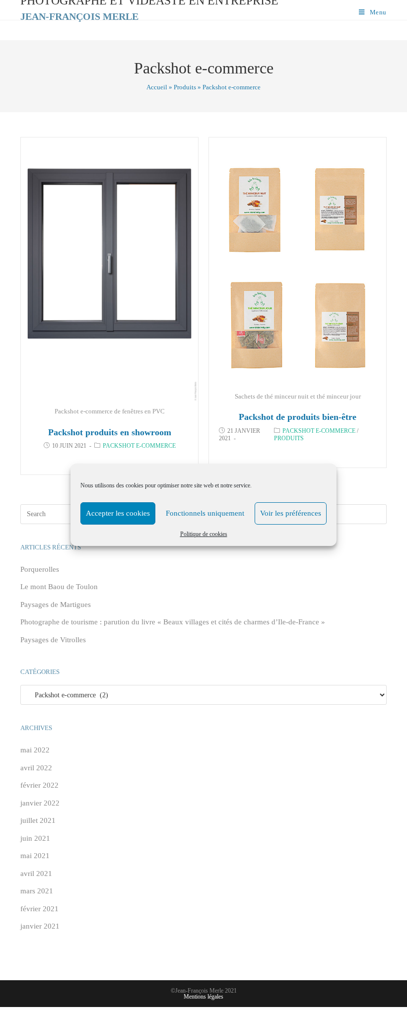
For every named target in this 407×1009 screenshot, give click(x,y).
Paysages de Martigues (55, 604)
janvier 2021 (40, 926)
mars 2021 (36, 891)
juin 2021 (35, 838)
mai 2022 (35, 750)
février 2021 (39, 909)
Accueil (156, 87)
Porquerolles (39, 569)
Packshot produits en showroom (109, 432)
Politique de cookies (203, 534)
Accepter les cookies (118, 513)
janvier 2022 (40, 803)
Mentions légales (203, 996)
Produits (185, 87)
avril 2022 (36, 768)
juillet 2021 (38, 820)
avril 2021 (36, 873)
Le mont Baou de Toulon (59, 587)
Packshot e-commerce (139, 445)
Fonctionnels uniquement (205, 513)
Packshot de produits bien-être (297, 417)
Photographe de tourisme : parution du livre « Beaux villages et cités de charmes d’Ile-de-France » (172, 622)
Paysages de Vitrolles (53, 640)
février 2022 (39, 785)
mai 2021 (35, 856)
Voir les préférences (290, 513)
